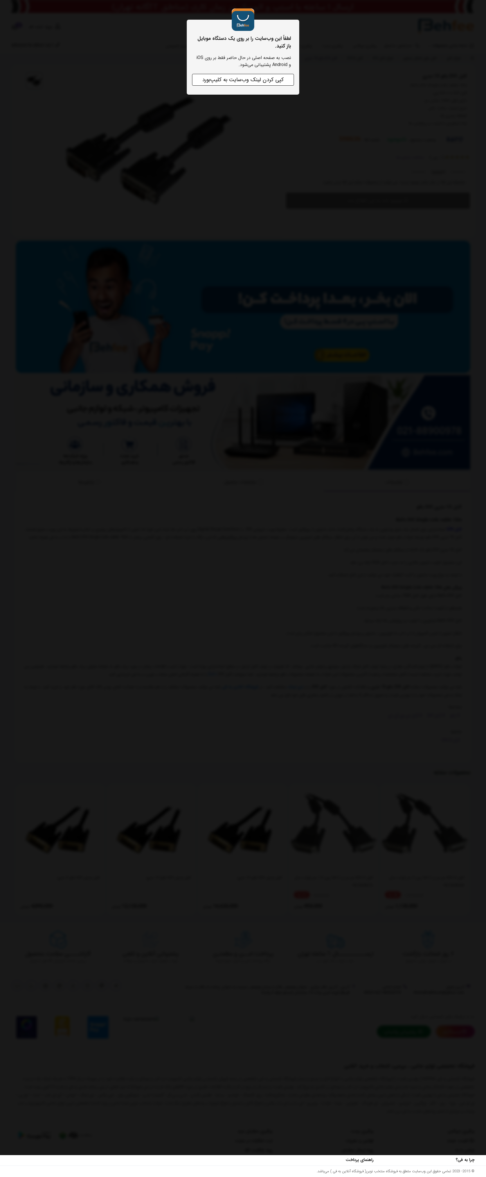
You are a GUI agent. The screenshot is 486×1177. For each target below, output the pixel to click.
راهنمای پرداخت (360, 1159)
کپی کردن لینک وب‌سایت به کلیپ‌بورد (243, 80)
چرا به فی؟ (465, 1159)
